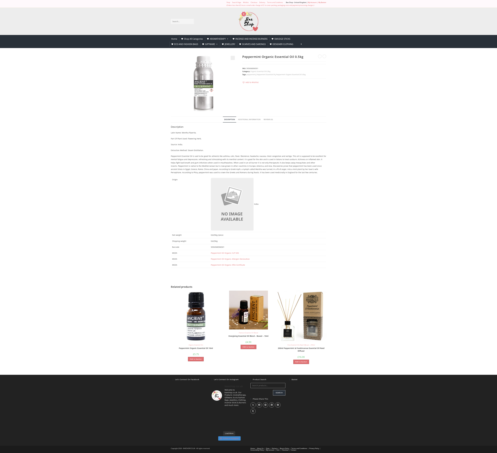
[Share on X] (253, 405)
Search (279, 393)
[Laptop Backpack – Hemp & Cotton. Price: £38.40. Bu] (229, 419)
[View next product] (324, 56)
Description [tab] (229, 119)
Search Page (236, 2)
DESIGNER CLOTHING (283, 44)
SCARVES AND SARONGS (254, 44)
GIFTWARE (210, 44)
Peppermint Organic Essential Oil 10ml (196, 348)
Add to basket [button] (196, 359)
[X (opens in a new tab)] (172, 4)
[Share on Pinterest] (265, 405)
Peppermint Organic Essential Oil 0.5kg (291, 74)
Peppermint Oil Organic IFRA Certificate (228, 265)
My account (270, 450)
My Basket (322, 2)
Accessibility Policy (257, 450)
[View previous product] (320, 56)
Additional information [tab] (249, 119)
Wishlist (246, 2)
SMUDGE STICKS (282, 38)
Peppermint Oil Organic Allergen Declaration (230, 259)
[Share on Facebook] (259, 405)
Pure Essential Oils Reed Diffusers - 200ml (301, 345)
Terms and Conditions (275, 2)
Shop (228, 2)
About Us (260, 448)
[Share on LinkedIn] (271, 405)
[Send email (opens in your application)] (182, 4)
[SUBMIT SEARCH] (191, 21)
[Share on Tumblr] (253, 411)
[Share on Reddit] (277, 405)
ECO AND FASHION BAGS (186, 44)
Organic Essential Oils (196, 345)
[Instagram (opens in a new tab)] (179, 4)
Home (174, 38)
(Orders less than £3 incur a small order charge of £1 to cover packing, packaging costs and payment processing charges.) (270, 5)
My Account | (313, 2)
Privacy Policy (314, 448)
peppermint (251, 74)
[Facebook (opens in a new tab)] (176, 4)
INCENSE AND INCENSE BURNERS (251, 38)
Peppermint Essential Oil (266, 74)
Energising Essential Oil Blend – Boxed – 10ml (248, 336)
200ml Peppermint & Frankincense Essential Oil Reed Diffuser (301, 349)
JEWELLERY (230, 44)
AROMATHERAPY (218, 38)
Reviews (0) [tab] (268, 119)
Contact (293, 450)
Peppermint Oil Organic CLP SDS (225, 253)
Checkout (254, 2)
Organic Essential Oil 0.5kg (260, 71)
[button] (233, 58)
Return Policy (284, 448)
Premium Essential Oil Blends (248, 333)
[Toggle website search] (307, 44)
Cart (278, 450)
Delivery (262, 2)
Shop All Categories (193, 38)
